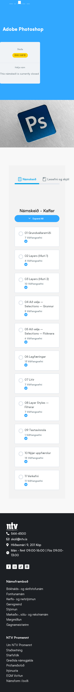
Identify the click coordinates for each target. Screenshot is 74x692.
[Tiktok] (20, 566)
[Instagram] (14, 566)
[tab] (27, 179)
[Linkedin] (27, 566)
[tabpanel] (37, 190)
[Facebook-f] (8, 566)
